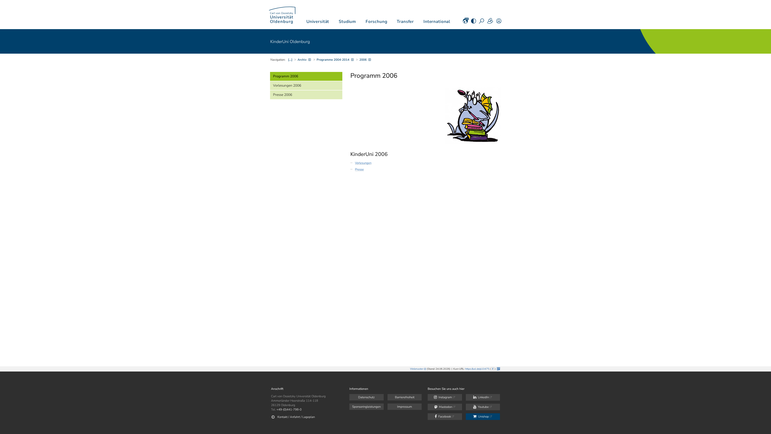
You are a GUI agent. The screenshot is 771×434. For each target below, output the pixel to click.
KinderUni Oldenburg (290, 41)
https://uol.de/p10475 (477, 369)
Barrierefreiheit (404, 397)
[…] (290, 60)
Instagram (445, 397)
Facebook (444, 417)
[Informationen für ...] (490, 22)
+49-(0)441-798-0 (289, 409)
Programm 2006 (285, 76)
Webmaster (416, 369)
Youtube (483, 407)
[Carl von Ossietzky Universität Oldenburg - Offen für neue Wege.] (282, 14)
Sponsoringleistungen (366, 407)
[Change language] (465, 22)
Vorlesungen (363, 163)
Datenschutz (366, 397)
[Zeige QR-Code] (498, 368)
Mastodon (445, 407)
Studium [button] (347, 21)
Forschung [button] (376, 21)
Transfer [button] (405, 21)
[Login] (499, 22)
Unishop (483, 417)
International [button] (436, 21)
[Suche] (482, 22)
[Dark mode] (473, 22)
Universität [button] (317, 21)
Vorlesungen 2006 (287, 85)
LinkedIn (483, 397)
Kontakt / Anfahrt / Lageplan (296, 417)
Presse (359, 169)
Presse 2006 (282, 94)
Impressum (404, 407)
